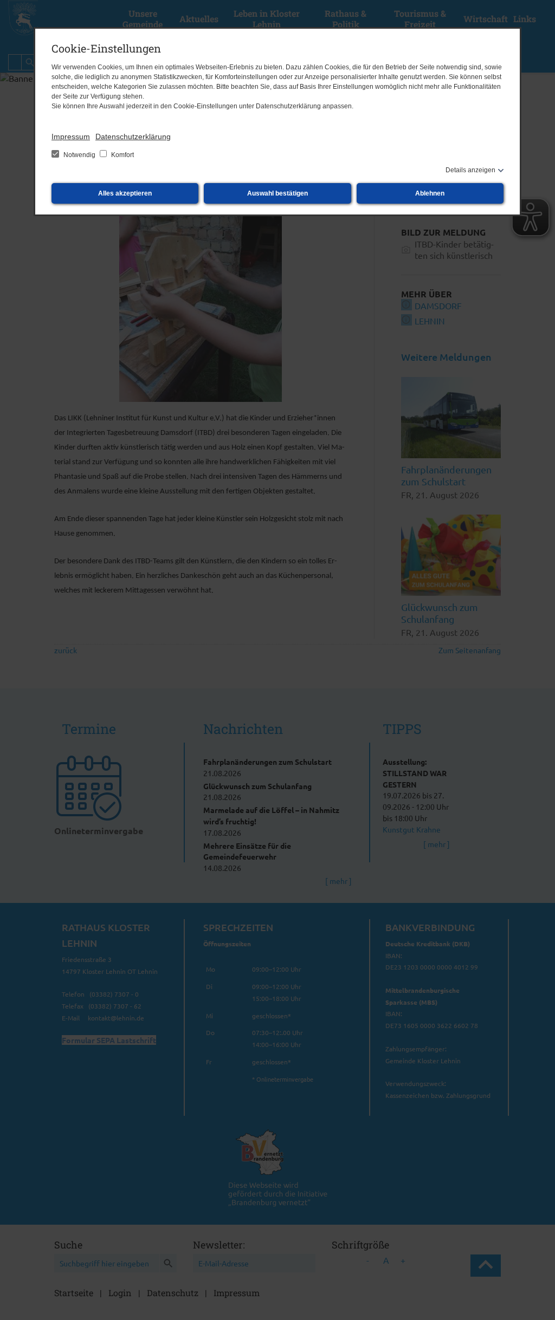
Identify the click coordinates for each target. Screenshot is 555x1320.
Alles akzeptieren (125, 193)
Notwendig (79, 155)
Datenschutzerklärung (133, 136)
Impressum (70, 136)
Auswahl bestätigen (277, 193)
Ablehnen (429, 193)
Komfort (121, 155)
